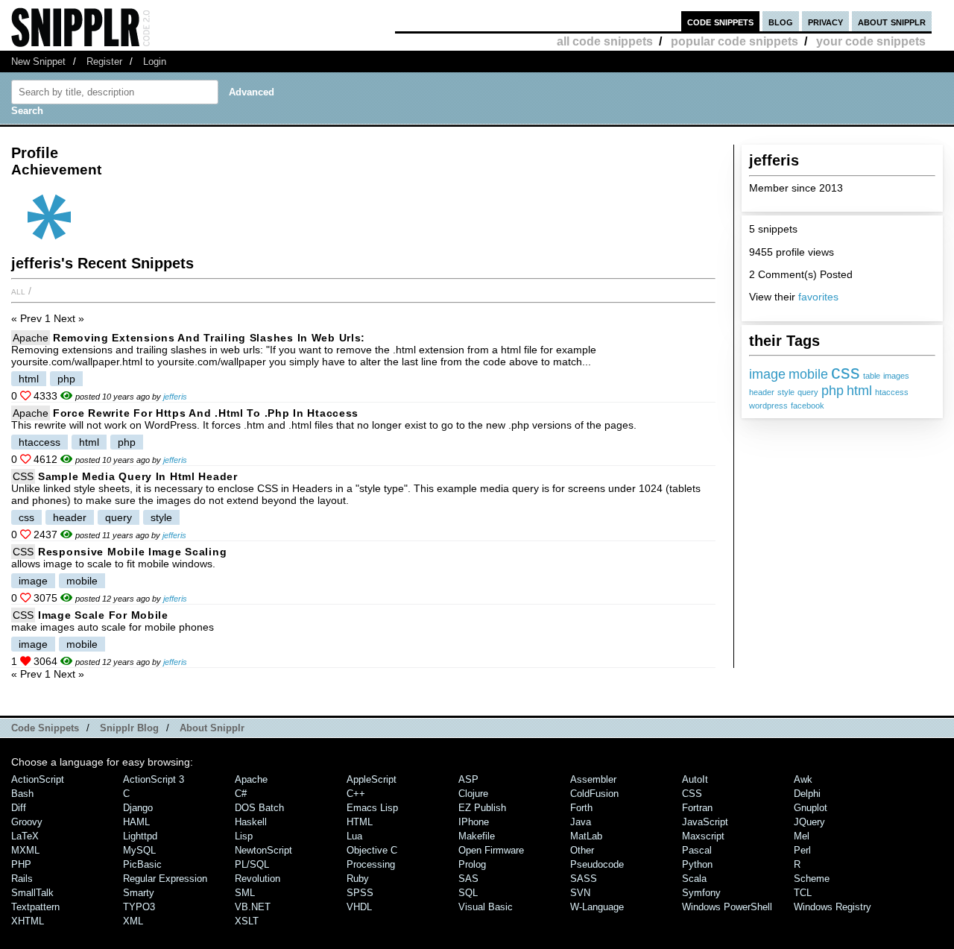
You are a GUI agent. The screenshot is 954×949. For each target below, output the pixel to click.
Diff (18, 807)
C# (241, 793)
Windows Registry (832, 906)
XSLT (247, 921)
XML (133, 921)
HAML (136, 821)
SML (245, 892)
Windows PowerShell (727, 906)
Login (154, 61)
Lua (354, 836)
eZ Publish (482, 807)
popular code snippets (734, 41)
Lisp (244, 836)
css (845, 372)
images (896, 375)
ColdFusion (594, 793)
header (761, 392)
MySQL (139, 850)
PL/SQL (252, 864)
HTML (360, 821)
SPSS (360, 892)
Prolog (472, 864)
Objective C (372, 850)
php (832, 390)
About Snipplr (212, 728)
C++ (356, 793)
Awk (803, 779)
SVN (580, 892)
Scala (694, 878)
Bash (22, 793)
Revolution (257, 878)
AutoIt (695, 779)
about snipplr (892, 21)
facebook (807, 405)
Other (582, 850)
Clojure (473, 793)
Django (138, 807)
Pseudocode (597, 864)
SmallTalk (32, 892)
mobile (808, 374)
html (859, 390)
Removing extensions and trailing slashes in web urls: (209, 338)
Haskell (251, 821)
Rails (22, 878)
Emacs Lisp (372, 807)
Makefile (476, 836)
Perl (802, 850)
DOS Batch (259, 807)
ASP (468, 779)
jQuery (809, 821)
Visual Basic (485, 906)
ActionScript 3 (153, 779)
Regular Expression (165, 878)
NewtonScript (263, 850)
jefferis (175, 396)
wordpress (768, 405)
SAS (468, 878)
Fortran (697, 807)
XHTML (27, 921)
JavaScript (705, 821)
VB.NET (253, 906)
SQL (468, 892)
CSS (23, 476)
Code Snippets (45, 728)
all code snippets (605, 41)
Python (697, 864)
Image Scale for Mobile (103, 615)
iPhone (473, 821)
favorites (818, 297)
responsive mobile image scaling (132, 552)
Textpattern (35, 906)
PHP (21, 864)
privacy (825, 21)
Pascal (697, 850)
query (807, 392)
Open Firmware (491, 850)
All (18, 291)
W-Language (597, 906)
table (871, 375)
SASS (583, 878)
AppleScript (372, 779)
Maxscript (703, 836)
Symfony (701, 892)
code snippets (720, 21)
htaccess (892, 392)
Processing (371, 864)
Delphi (807, 793)
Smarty (138, 892)
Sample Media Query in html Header (138, 476)
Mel (801, 836)
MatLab (586, 836)
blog (780, 21)
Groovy (26, 821)
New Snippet (38, 61)
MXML (25, 850)
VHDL (359, 906)
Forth (581, 807)
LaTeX (25, 836)
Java (580, 821)
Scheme (812, 878)
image (767, 374)
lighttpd (140, 836)
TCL (803, 892)
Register (104, 61)
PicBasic (142, 864)
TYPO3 (139, 906)
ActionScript (37, 779)
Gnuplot (810, 807)
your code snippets (871, 41)
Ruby (358, 878)
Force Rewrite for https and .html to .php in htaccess (205, 413)
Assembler (593, 779)
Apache (30, 338)
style (786, 392)
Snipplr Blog (129, 728)
